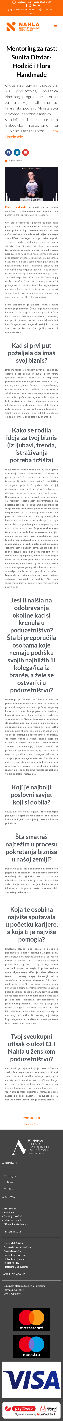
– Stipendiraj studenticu (15, 1224)
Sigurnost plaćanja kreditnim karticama (25, 1285)
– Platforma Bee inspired (15, 1266)
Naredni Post (31, 1124)
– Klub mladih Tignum (13, 1258)
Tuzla (10, 1188)
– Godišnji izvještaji (12, 1216)
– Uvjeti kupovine (11, 1293)
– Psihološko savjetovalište (16, 1247)
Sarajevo (12, 1176)
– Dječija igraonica (11, 1251)
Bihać (10, 1182)
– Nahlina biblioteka (12, 1243)
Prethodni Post (31, 1118)
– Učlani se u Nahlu (12, 1220)
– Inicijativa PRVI (11, 1262)
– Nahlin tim (8, 1212)
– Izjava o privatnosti (13, 1289)
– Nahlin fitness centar (14, 1254)
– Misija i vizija (9, 1208)
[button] (8, 152)
